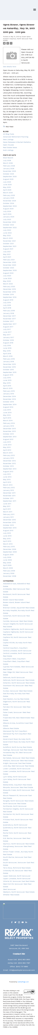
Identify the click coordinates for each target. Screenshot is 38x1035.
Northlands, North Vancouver (15, 806)
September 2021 (9, 246)
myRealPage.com (23, 982)
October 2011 (8, 498)
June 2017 (7, 332)
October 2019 (8, 294)
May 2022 (7, 235)
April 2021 (7, 257)
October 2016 (8, 340)
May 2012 (7, 479)
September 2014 (9, 404)
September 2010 (9, 528)
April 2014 (7, 418)
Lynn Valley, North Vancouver (15, 777)
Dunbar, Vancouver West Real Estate (17, 691)
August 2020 (8, 273)
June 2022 (7, 233)
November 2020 (9, 265)
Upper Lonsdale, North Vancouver (17, 879)
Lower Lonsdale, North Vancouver (17, 769)
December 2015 (9, 364)
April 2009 (7, 565)
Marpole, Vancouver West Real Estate (18, 787)
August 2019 (8, 300)
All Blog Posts (8, 134)
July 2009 (7, 557)
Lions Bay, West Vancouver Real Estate (18, 766)
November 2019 (9, 292)
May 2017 (7, 335)
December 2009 (9, 549)
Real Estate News (10, 147)
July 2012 (7, 474)
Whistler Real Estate (11, 895)
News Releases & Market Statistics (17, 142)
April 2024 (7, 214)
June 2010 (7, 536)
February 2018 (9, 311)
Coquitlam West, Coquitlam (14, 659)
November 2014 (9, 399)
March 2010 (8, 544)
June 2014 (7, 413)
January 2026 (8, 169)
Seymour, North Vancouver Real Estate (18, 844)
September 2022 (10, 227)
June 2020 (7, 278)
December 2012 (9, 461)
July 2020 (7, 276)
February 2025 (9, 195)
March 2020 (8, 284)
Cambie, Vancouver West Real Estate (18, 621)
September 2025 (10, 176)
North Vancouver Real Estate (14, 804)
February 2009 (9, 571)
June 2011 (7, 504)
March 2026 (8, 163)
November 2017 (9, 319)
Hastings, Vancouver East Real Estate (18, 750)
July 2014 (7, 410)
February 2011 (8, 514)
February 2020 (9, 286)
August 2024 (8, 209)
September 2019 (9, 297)
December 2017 (9, 316)
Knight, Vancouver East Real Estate (17, 763)
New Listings (8, 139)
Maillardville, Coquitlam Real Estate (17, 785)
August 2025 (8, 179)
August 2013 (8, 439)
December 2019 (9, 289)
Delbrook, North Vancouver (14, 677)
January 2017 (8, 337)
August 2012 (8, 472)
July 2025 (7, 182)
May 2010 (7, 539)
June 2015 (7, 380)
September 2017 (9, 324)
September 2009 (10, 552)
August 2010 (8, 530)
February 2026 (9, 166)
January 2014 (8, 426)
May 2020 (7, 281)
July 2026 (7, 160)
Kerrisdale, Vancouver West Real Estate (19, 758)
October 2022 (8, 225)
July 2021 (7, 252)
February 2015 (9, 391)
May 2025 (7, 187)
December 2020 (9, 262)
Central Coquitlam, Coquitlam (15, 648)
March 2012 (7, 485)
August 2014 (8, 407)
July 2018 (7, 305)
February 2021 (9, 260)
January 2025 (8, 198)
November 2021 (9, 241)
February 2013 (9, 455)
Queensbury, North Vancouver (15, 825)
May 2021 (7, 254)
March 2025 (8, 193)
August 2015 (8, 375)
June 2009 (7, 560)
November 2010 (9, 522)
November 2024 (9, 201)
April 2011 (7, 509)
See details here (9, 67)
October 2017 (8, 321)
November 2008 (9, 576)
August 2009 (8, 555)
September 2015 (9, 372)
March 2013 (7, 453)
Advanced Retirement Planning (15, 137)
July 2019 (7, 303)
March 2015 (7, 388)
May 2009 (7, 563)
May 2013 (7, 447)
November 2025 (9, 171)
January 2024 (8, 217)
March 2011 (7, 512)
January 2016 (8, 361)
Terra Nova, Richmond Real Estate (17, 868)
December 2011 (9, 493)
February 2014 (9, 423)
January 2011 (8, 517)
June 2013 (7, 445)
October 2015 (8, 370)
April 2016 (7, 354)
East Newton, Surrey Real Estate (16, 699)
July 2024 (7, 211)
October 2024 (8, 203)
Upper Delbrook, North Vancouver (17, 876)
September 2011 (9, 501)
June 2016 (7, 348)
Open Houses (8, 145)
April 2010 (7, 541)
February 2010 (9, 547)
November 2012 (9, 463)
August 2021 (8, 249)
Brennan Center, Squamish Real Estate (19, 608)
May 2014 (7, 415)
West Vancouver (9, 889)
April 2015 (7, 386)
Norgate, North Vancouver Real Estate (18, 801)
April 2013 (7, 450)
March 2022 (8, 238)
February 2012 (9, 488)
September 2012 (9, 469)
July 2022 (7, 230)
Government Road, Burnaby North (17, 739)
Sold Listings (8, 150)
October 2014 (8, 402)
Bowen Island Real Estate (13, 600)
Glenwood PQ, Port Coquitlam (15, 731)
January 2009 (8, 573)
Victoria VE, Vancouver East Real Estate (19, 881)
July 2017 (7, 329)
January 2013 (8, 458)
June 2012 (7, 477)
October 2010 (8, 525)
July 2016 (7, 345)
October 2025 (8, 174)
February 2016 (9, 359)
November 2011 (9, 496)
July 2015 (7, 378)
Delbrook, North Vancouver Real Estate (18, 680)
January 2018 (8, 313)
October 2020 (8, 268)
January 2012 (8, 490)
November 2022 (9, 222)
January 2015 (8, 394)
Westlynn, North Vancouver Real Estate (19, 892)
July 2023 (7, 219)
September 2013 (9, 437)
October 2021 (8, 244)
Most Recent (8, 158)
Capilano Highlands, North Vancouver (18, 629)
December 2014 (9, 396)
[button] (12, 922)
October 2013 (8, 434)
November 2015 (9, 367)
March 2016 (7, 356)
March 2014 (8, 420)
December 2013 (9, 429)
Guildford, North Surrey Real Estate (17, 747)
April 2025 (7, 190)
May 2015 (7, 383)
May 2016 (7, 351)
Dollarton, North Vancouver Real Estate (19, 683)
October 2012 (8, 466)
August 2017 (8, 327)
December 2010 (9, 520)
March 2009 (8, 568)
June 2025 (7, 185)
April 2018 (7, 308)
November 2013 (9, 431)
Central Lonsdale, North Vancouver (17, 651)
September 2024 (10, 206)
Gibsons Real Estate (11, 728)
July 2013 (7, 442)
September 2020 (10, 270)
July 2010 (7, 533)
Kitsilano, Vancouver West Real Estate (18, 761)
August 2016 (8, 343)
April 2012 (7, 482)
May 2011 (6, 506)
